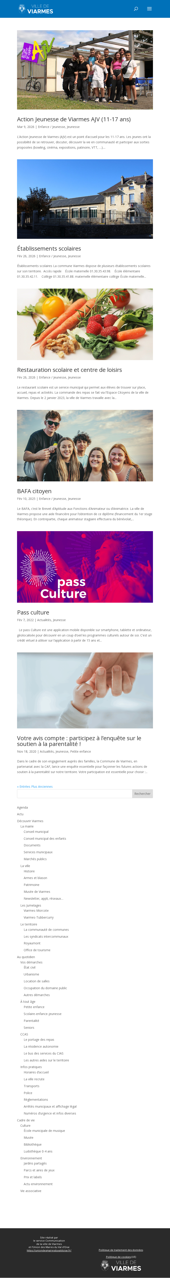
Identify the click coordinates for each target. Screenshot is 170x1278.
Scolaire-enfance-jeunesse (43, 1014)
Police (28, 1093)
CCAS (24, 1034)
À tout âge (27, 1001)
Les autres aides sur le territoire (46, 1060)
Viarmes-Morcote (36, 910)
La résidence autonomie (41, 1046)
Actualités (44, 620)
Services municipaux (38, 852)
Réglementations (36, 1099)
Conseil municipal (36, 831)
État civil (29, 967)
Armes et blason (35, 878)
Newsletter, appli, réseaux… (43, 898)
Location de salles (37, 981)
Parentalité (31, 1021)
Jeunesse (73, 127)
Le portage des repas (39, 1039)
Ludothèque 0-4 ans (38, 1151)
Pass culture (33, 612)
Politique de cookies (118, 1256)
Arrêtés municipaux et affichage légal (50, 1106)
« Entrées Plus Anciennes (35, 786)
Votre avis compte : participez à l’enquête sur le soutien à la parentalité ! (79, 741)
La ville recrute (34, 1079)
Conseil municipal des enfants (45, 838)
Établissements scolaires (49, 248)
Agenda (22, 807)
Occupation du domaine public (45, 988)
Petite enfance (80, 751)
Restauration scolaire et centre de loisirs (69, 370)
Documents (32, 845)
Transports (31, 1086)
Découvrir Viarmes (30, 821)
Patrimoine (31, 885)
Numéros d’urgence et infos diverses (50, 1113)
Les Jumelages (30, 905)
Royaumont (32, 943)
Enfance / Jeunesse (51, 127)
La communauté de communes (46, 929)
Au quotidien (26, 957)
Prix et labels (33, 1177)
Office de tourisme (37, 950)
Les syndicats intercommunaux (46, 936)
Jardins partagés (35, 1163)
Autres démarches (37, 995)
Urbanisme (31, 974)
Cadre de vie (26, 1120)
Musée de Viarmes (37, 891)
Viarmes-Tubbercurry (39, 917)
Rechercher (142, 794)
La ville (25, 866)
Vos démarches (31, 962)
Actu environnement (38, 1184)
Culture (25, 1125)
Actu (20, 814)
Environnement (31, 1158)
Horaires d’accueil (36, 1072)
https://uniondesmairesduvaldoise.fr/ (49, 1250)
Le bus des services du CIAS (44, 1053)
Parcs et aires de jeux (39, 1170)
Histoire (29, 871)
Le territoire (28, 924)
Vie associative (30, 1191)
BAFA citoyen (34, 491)
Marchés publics (35, 859)
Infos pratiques (31, 1067)
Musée (28, 1137)
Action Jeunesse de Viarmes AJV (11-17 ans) (74, 119)
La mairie (27, 826)
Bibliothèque (33, 1144)
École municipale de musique (44, 1130)
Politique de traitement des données (121, 1250)
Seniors (29, 1027)
